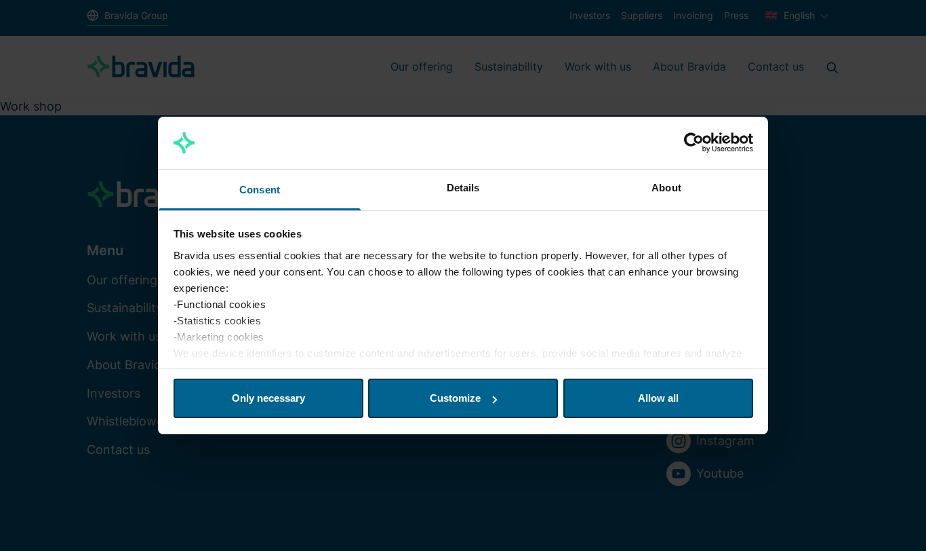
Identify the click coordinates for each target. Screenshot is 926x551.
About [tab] (666, 187)
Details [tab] (463, 187)
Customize (455, 398)
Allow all (658, 398)
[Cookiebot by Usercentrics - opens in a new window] (694, 143)
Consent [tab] (259, 189)
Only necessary (268, 398)
